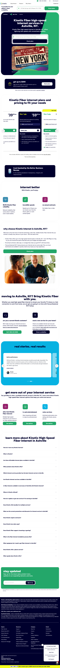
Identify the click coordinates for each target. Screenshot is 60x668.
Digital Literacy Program (21, 643)
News (32, 633)
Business (47, 633)
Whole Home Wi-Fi (5, 631)
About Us (33, 629)
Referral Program (19, 639)
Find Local (18, 631)
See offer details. (47, 154)
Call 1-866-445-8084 (12, 332)
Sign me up (30, 582)
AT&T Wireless (4, 635)
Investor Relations (34, 635)
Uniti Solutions (49, 635)
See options (9, 423)
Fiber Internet (4, 629)
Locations (5, 14)
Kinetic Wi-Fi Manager (6, 641)
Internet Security (4, 633)
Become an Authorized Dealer (22, 645)
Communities (49, 631)
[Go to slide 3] (29, 381)
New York (15, 14)
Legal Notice (16, 661)
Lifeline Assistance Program (22, 641)
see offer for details (40, 90)
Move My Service (19, 635)
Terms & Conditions (16, 71)
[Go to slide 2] (28, 381)
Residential (48, 629)
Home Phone (4, 639)
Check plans (30, 251)
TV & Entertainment (5, 637)
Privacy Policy (3, 661)
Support (18, 629)
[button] (57, 663)
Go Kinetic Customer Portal (22, 633)
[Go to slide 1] (27, 381)
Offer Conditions (34, 639)
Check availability (41, 332)
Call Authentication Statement (37, 648)
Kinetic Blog (18, 637)
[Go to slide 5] (32, 381)
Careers (32, 631)
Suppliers (33, 637)
